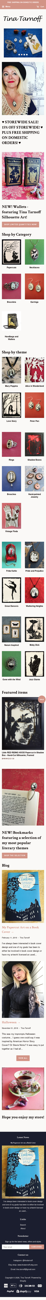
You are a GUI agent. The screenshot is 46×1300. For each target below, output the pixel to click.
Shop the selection (14, 855)
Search (23, 1224)
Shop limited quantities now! (20, 224)
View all (23, 1058)
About (23, 1228)
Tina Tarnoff (25, 1277)
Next (39, 42)
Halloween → (11, 1022)
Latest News (23, 1137)
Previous (7, 42)
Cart (42, 6)
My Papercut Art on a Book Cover (23, 1143)
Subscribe (36, 1247)
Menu (7, 6)
